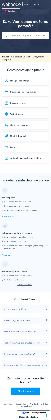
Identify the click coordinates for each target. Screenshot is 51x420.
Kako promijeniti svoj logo (15, 241)
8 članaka (6, 216)
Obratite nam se (25, 391)
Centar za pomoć (31, 4)
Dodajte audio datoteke (14, 280)
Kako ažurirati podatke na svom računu (20, 210)
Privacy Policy (6, 404)
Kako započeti (8, 197)
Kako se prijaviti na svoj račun (16, 206)
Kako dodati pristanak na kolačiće (18, 275)
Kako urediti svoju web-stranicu (17, 233)
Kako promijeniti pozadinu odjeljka (18, 237)
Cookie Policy (21, 404)
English (7, 60)
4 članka (6, 255)
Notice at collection (28, 417)
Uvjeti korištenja (36, 404)
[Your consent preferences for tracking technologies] (46, 415)
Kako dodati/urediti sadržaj (14, 271)
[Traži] (5, 35)
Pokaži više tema (24, 284)
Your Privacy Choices (36, 412)
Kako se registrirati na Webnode (17, 202)
